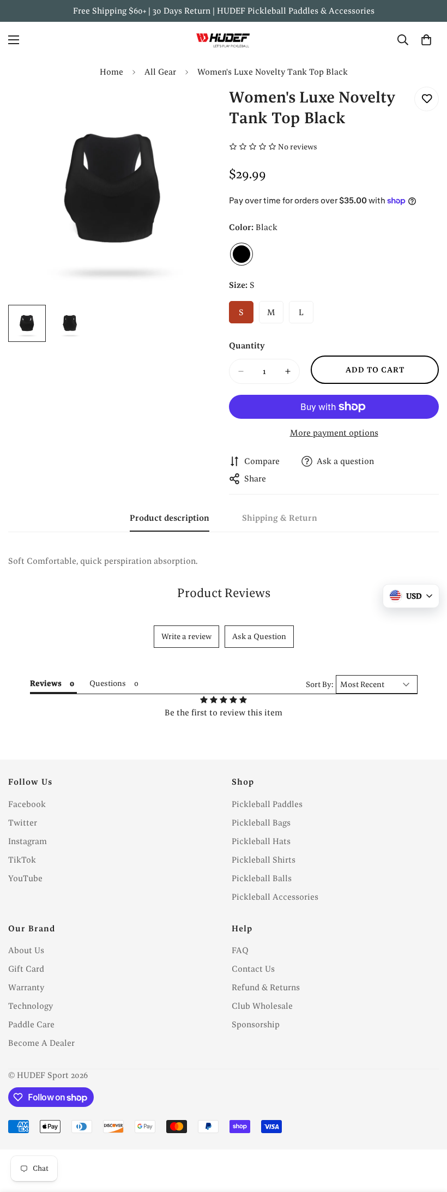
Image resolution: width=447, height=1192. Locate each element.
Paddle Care (31, 1024)
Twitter (22, 822)
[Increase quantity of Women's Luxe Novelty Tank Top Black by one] (287, 371)
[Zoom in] (195, 110)
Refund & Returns (266, 987)
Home (111, 72)
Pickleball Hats (261, 841)
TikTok (22, 859)
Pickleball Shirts (263, 859)
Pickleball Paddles (267, 804)
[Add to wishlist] (426, 99)
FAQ (240, 950)
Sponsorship (256, 1024)
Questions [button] (107, 683)
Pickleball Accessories (275, 897)
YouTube (25, 878)
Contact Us (253, 969)
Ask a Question (259, 636)
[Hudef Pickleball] (223, 40)
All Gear (160, 72)
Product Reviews (223, 592)
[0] (426, 39)
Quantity (247, 345)
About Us (26, 950)
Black (241, 254)
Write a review (186, 636)
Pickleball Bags (261, 822)
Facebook (27, 804)
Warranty (26, 987)
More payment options (334, 433)
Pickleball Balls (262, 878)
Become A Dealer (41, 1043)
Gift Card (26, 969)
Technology (30, 1006)
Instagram (27, 841)
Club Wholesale (262, 1006)
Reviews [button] (46, 683)
